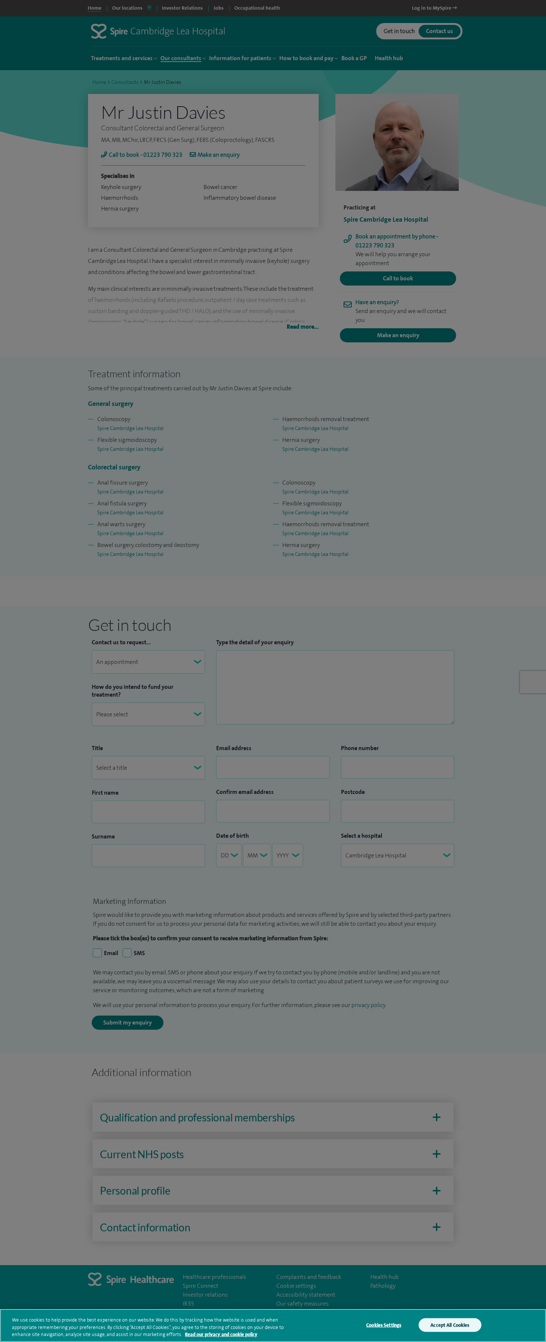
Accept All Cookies (449, 1325)
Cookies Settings (383, 1325)
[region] (273, 1325)
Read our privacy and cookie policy (221, 1334)
